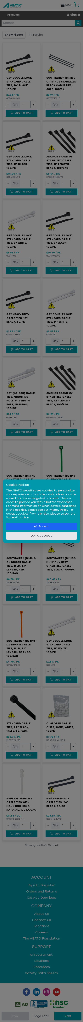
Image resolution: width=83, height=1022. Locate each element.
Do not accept (41, 535)
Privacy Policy (58, 509)
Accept (43, 526)
